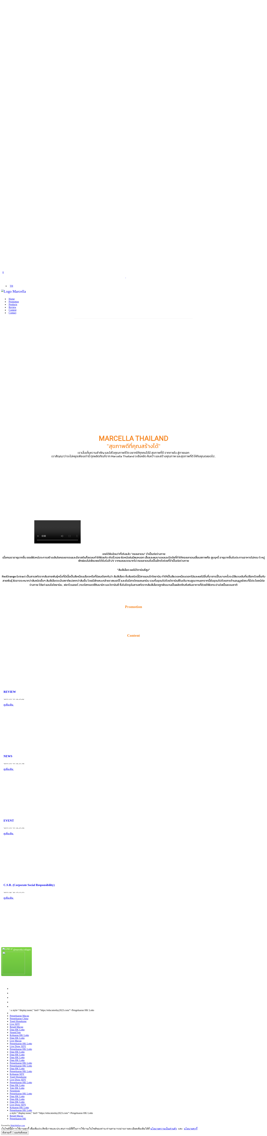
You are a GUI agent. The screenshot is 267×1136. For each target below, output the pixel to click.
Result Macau (16, 1027)
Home (12, 299)
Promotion (14, 301)
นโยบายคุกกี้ (190, 1128)
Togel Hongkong (18, 1021)
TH (11, 286)
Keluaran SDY (17, 1074)
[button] (2, 317)
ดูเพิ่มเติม (9, 704)
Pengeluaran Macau (19, 1015)
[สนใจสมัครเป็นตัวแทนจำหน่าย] (2, 918)
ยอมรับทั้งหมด (20, 1133)
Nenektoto (15, 1091)
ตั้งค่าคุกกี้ (6, 1133)
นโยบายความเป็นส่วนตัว (163, 1128)
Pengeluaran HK (18, 1118)
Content (12, 310)
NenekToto (15, 1032)
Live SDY (15, 1024)
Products (13, 304)
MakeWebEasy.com (18, 1125)
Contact (12, 312)
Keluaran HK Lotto (19, 1035)
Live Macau (15, 1040)
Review (12, 307)
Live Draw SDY (18, 1046)
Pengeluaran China (19, 1018)
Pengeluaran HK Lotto (21, 1043)
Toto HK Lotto (17, 1088)
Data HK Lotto (17, 1029)
